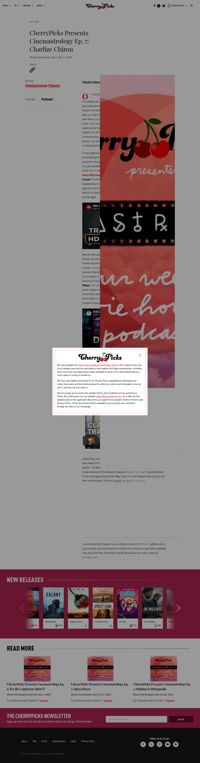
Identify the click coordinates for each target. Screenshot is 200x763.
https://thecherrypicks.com (108, 396)
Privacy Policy (111, 365)
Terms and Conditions (88, 365)
